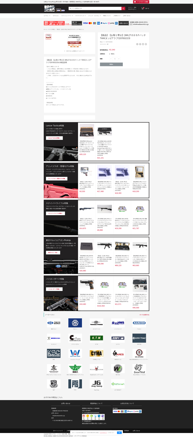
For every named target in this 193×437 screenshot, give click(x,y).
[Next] (149, 180)
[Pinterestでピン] (140, 44)
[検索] (123, 8)
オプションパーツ (66, 15)
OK (119, 432)
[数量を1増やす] (118, 58)
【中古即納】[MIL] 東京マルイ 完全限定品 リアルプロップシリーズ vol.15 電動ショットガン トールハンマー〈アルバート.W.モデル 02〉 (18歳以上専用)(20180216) (104, 299)
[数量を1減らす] (110, 58)
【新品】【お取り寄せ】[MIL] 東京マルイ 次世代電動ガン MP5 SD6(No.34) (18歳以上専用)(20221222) (104, 258)
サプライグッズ (79, 15)
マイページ (131, 9)
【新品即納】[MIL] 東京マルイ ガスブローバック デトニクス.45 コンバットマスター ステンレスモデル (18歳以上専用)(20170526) (104, 185)
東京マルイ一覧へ (53, 252)
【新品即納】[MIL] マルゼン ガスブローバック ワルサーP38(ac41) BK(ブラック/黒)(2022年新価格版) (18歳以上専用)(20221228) (140, 185)
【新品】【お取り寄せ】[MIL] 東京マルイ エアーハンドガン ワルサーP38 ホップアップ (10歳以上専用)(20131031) (87, 185)
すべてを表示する (145, 314)
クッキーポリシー (103, 432)
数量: (101, 58)
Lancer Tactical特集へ (54, 138)
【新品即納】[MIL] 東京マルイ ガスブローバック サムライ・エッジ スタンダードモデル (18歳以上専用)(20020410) (87, 298)
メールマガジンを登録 (142, 1)
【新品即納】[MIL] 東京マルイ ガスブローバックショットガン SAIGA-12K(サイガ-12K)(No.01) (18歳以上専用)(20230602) (140, 259)
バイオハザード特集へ (54, 289)
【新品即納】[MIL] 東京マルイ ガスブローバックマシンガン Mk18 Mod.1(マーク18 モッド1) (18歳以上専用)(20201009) (122, 259)
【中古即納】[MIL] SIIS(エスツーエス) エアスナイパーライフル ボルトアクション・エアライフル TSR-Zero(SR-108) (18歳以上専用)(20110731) (104, 223)
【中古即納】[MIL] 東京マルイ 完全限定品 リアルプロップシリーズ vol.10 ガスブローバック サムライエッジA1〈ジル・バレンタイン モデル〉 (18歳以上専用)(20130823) (140, 300)
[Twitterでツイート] (143, 44)
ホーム (45, 29)
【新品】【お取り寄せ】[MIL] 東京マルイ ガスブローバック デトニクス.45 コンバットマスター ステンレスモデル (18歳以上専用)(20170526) (122, 186)
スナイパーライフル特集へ (55, 213)
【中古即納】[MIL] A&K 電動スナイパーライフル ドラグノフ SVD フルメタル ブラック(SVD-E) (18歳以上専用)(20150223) (140, 222)
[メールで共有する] (146, 44)
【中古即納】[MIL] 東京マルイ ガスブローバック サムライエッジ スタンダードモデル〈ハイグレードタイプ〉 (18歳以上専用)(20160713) (122, 298)
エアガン (46, 15)
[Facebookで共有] (137, 44)
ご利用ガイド (116, 15)
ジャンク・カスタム (93, 15)
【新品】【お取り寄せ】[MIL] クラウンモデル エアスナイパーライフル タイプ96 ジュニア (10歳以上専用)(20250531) (87, 222)
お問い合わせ (126, 15)
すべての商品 (51, 29)
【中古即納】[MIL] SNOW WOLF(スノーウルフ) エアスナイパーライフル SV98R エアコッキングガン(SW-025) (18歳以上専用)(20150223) (122, 222)
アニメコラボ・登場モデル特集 (56, 178)
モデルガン (56, 15)
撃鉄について (107, 15)
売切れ (111, 64)
